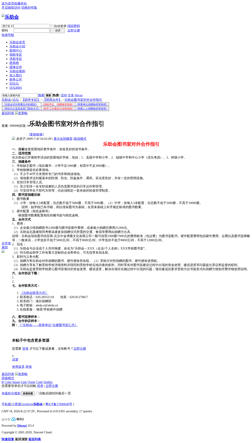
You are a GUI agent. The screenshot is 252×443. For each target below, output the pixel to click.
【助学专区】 (30, 99)
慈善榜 (14, 63)
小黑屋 (16, 404)
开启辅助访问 (11, 7)
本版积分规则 (11, 393)
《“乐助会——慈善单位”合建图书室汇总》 (48, 325)
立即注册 (73, 30)
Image (16, 382)
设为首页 (8, 3)
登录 (25, 348)
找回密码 (73, 26)
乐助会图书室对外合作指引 (83, 99)
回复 (15, 359)
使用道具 (18, 366)
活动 (64, 95)
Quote (31, 382)
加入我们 (15, 75)
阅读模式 (80, 138)
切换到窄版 (29, 7)
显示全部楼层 (63, 138)
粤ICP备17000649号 (58, 404)
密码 (5, 30)
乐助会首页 (17, 42)
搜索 (41, 95)
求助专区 (15, 58)
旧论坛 (14, 83)
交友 (71, 95)
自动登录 (60, 26)
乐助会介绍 (17, 46)
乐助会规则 (17, 71)
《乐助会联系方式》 (34, 293)
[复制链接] (36, 134)
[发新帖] (21, 113)
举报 (28, 366)
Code (39, 382)
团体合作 (15, 67)
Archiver (27, 404)
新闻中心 (15, 50)
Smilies (48, 382)
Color (8, 382)
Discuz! (22, 425)
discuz (79, 95)
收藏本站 (20, 3)
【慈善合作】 (52, 99)
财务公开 (15, 79)
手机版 (6, 404)
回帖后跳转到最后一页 (55, 393)
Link (24, 382)
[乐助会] (10, 16)
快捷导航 (8, 35)
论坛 (15, 87)
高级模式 (8, 378)
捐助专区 (15, 54)
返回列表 (8, 113)
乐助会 (6, 99)
